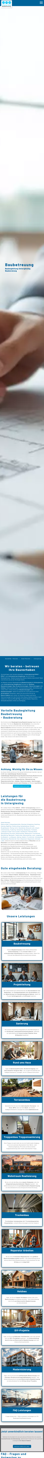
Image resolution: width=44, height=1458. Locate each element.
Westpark (12, 835)
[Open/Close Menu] (41, 3)
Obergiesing (4, 839)
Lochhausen (12, 837)
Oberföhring (4, 835)
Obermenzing (5, 833)
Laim (33, 835)
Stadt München (5, 822)
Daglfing (8, 826)
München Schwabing (27, 824)
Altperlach (23, 839)
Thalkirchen (18, 835)
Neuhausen (27, 829)
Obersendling (27, 835)
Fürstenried (36, 833)
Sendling (37, 824)
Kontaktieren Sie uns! (21, 786)
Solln (16, 828)
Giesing (3, 826)
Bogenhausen (5, 828)
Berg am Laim (30, 828)
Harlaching (20, 829)
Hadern (24, 837)
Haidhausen (24, 831)
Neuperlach (31, 839)
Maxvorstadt (5, 824)
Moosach (12, 833)
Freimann (34, 829)
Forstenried (30, 837)
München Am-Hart (14, 839)
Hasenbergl (22, 828)
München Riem (32, 831)
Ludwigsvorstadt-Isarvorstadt (10, 831)
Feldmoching (16, 826)
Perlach (32, 826)
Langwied (39, 835)
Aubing (19, 837)
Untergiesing (39, 837)
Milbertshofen (20, 833)
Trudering (13, 829)
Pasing (12, 828)
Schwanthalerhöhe (15, 824)
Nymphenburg (25, 826)
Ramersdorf (28, 833)
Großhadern (4, 837)
